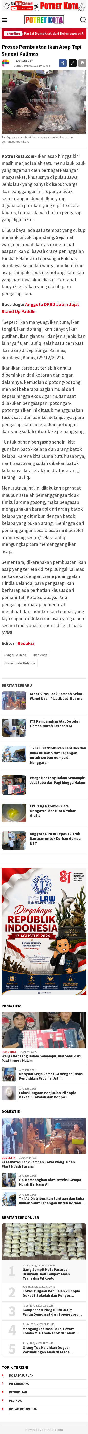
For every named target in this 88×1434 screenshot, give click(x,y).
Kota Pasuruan (21, 1375)
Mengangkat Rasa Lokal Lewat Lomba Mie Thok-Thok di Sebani (49, 1331)
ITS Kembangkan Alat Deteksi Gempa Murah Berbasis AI (55, 723)
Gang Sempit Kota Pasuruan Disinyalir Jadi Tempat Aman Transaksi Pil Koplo (46, 1274)
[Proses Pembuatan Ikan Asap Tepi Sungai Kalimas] (44, 102)
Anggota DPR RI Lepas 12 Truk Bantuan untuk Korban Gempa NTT (55, 838)
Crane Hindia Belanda (19, 663)
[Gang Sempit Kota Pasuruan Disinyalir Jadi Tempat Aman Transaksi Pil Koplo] (44, 1241)
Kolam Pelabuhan (23, 1409)
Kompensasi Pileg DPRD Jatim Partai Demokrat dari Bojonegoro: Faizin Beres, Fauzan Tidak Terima (51, 1312)
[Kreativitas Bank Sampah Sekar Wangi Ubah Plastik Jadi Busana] (44, 1136)
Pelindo (15, 1401)
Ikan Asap (40, 655)
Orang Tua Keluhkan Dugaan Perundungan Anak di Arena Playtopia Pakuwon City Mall (47, 1349)
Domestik (8, 1158)
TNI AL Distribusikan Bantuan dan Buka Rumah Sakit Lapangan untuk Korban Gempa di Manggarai (58, 755)
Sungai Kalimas (15, 655)
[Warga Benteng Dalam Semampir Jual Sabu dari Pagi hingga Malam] (44, 1030)
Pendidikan (18, 1392)
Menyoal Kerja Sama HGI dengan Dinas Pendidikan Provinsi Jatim (51, 1076)
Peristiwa (9, 1052)
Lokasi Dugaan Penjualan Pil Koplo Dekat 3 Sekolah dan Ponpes (47, 1095)
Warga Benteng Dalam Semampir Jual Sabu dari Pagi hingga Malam (57, 780)
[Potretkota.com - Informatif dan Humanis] (44, 19)
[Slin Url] (73, 63)
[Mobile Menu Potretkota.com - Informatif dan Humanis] (5, 20)
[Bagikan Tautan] (63, 63)
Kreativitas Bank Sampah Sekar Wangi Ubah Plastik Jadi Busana (56, 696)
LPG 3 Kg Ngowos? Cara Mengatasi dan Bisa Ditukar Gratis (53, 811)
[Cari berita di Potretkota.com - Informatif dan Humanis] (83, 20)
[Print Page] (82, 63)
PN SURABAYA (19, 1384)
